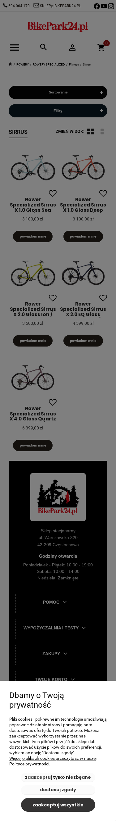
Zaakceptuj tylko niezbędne (58, 777)
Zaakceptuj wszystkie (58, 805)
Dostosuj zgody (58, 790)
